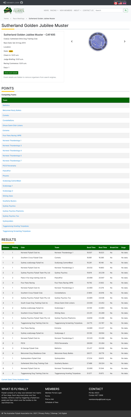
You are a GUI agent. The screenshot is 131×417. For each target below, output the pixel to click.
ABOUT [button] (77, 10)
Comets (6, 115)
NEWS (47, 10)
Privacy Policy (44, 413)
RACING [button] (53, 10)
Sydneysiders (8, 221)
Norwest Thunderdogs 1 (12, 140)
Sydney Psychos (9, 206)
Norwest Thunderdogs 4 (12, 151)
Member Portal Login (53, 393)
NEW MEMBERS (66, 10)
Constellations (8, 120)
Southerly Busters (9, 201)
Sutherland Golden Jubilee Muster (42, 18)
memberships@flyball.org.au (100, 399)
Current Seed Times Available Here (15, 379)
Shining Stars (8, 196)
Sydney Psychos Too (11, 216)
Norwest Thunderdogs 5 (12, 156)
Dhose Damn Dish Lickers (13, 125)
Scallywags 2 (8, 191)
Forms (47, 396)
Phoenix (6, 176)
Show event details (11, 73)
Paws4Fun (7, 171)
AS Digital (63, 413)
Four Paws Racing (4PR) (12, 135)
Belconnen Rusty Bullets (12, 110)
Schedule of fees (51, 402)
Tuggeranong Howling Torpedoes (16, 226)
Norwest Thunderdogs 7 (12, 161)
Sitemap (54, 413)
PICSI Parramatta (9, 166)
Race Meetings (18, 18)
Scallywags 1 (8, 186)
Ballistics (6, 105)
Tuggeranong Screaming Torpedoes (16, 231)
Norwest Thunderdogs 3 (12, 146)
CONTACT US (88, 10)
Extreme (6, 130)
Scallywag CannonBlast (12, 181)
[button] (71, 41)
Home (6, 18)
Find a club (49, 399)
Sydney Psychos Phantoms (13, 211)
